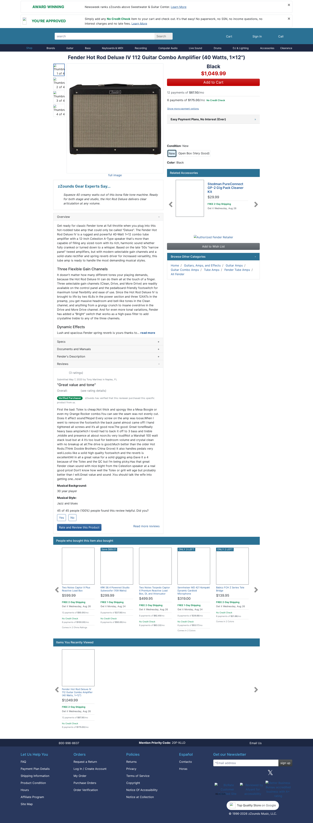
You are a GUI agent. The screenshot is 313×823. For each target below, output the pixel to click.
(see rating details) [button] (93, 390)
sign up (285, 763)
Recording (141, 48)
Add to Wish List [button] (213, 246)
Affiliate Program (32, 797)
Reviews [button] (108, 363)
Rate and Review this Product (79, 527)
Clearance (286, 48)
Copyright (133, 783)
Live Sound (195, 48)
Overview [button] (108, 216)
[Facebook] (235, 774)
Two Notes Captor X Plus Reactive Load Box (76, 589)
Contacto (185, 761)
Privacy (131, 769)
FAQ (23, 761)
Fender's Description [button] (108, 356)
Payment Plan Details (35, 769)
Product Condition (33, 783)
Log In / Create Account (90, 769)
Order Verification (86, 790)
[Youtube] (288, 774)
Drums (217, 48)
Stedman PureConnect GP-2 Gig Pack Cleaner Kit (225, 188)
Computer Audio (168, 48)
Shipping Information (35, 776)
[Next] (256, 202)
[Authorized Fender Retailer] (213, 237)
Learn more (178, 7)
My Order (80, 776)
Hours (25, 790)
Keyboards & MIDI (112, 48)
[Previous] (170, 202)
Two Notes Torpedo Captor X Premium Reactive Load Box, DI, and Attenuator (154, 590)
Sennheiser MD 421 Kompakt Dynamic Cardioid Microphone (194, 590)
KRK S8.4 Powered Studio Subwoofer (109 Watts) (115, 589)
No (72, 517)
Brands (51, 48)
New (172, 153)
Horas (183, 769)
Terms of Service (137, 776)
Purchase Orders (85, 783)
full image (115, 175)
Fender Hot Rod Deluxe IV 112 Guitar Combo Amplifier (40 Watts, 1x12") (77, 692)
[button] (115, 118)
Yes (61, 517)
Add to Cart (213, 82)
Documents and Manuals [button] (108, 349)
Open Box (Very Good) (194, 153)
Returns (131, 761)
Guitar (69, 48)
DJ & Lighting (241, 48)
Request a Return (85, 761)
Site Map (27, 804)
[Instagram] (252, 774)
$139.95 (222, 595)
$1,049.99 (70, 700)
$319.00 (184, 598)
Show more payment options (183, 108)
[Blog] (217, 774)
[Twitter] (270, 774)
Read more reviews (146, 526)
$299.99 (107, 595)
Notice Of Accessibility (142, 790)
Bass (88, 48)
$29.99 (213, 197)
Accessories (267, 48)
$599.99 (69, 595)
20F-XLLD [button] (162, 742)
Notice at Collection (140, 797)
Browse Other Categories (213, 256)
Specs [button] (108, 341)
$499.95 (146, 598)
